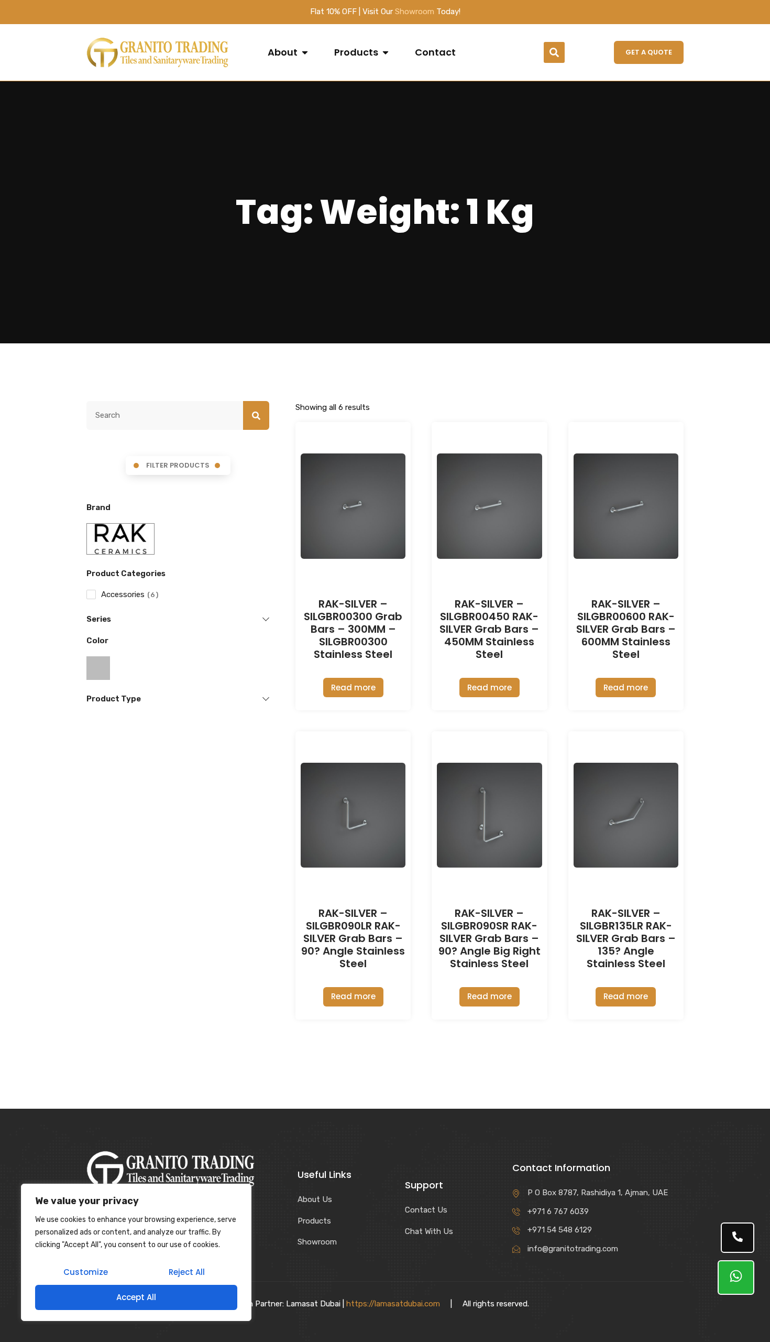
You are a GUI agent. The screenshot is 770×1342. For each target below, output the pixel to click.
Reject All (187, 1272)
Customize (85, 1272)
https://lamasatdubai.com (393, 1303)
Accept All (136, 1297)
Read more (353, 687)
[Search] (256, 415)
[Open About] (305, 52)
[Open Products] (385, 52)
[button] (554, 52)
